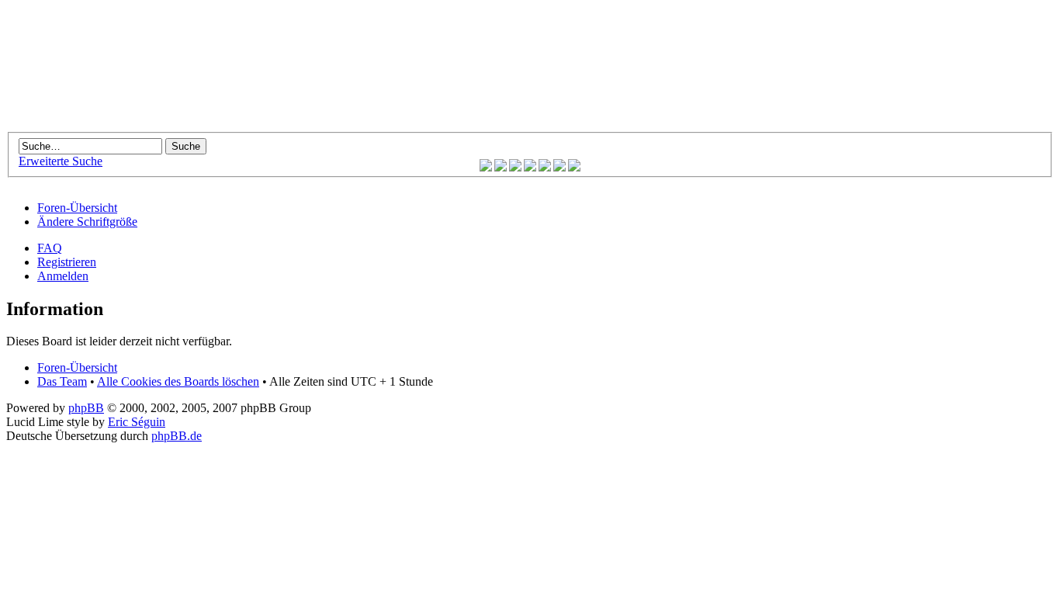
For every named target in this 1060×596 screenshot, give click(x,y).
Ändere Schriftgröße (87, 221)
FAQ (49, 248)
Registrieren (66, 262)
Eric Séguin (136, 421)
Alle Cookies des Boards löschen (178, 381)
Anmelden (62, 275)
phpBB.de (176, 435)
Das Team (62, 381)
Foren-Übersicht (77, 207)
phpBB (86, 407)
